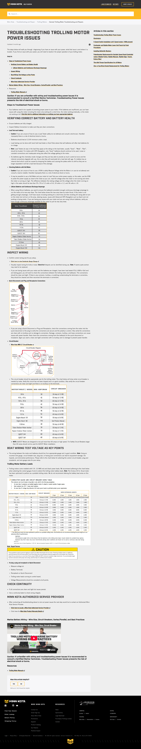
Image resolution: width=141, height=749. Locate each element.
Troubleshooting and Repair (25, 22)
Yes (14, 684)
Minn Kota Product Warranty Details (31, 611)
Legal (6, 735)
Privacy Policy (13, 735)
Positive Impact (35, 730)
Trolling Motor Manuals (18, 92)
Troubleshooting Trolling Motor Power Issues (107, 35)
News (57, 709)
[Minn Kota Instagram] (13, 705)
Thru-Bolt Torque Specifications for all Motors (108, 62)
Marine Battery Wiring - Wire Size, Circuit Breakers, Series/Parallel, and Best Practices (36, 85)
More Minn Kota (38, 704)
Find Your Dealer (11, 711)
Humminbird (90, 719)
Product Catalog (36, 724)
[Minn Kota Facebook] (6, 705)
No (21, 684)
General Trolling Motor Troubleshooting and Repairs (66, 22)
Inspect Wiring (15, 71)
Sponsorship (59, 712)
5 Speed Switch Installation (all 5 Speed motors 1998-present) (113, 42)
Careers (57, 721)
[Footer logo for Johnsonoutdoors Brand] (107, 703)
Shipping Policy (10, 721)
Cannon (97, 719)
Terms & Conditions (38, 735)
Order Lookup (9, 714)
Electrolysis (97, 38)
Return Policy (10, 717)
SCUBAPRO (113, 713)
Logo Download (59, 715)
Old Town (112, 719)
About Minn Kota (36, 715)
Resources (60, 704)
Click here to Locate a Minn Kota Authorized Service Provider (30, 608)
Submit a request (127, 4)
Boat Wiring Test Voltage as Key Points (23, 75)
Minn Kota (10, 22)
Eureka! (81, 713)
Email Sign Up (35, 712)
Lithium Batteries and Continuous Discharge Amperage (30, 68)
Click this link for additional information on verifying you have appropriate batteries (47, 114)
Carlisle (119, 719)
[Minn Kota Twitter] (9, 705)
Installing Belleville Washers (102, 51)
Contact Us (34, 709)
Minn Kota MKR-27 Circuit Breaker (21, 345)
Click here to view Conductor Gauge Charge (24, 261)
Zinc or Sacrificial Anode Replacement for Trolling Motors (111, 66)
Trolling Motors (42, 22)
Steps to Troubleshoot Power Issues (20, 61)
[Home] (14, 4)
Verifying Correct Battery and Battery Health (24, 64)
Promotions (34, 718)
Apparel (33, 721)
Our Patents (34, 728)
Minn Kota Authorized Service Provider (23, 82)
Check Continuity (16, 78)
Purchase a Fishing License (63, 718)
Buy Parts (115, 4)
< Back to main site (106, 4)
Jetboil (87, 713)
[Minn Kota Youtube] (17, 705)
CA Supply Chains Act (24, 735)
